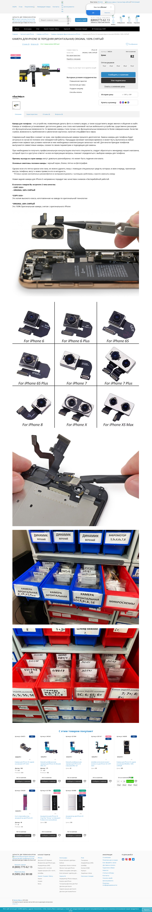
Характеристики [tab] (31, 114)
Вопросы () (34, 44)
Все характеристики (73, 55)
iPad (37, 29)
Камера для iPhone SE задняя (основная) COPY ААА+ (24, 763)
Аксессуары (28, 29)
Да (93, 12)
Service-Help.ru (18, 900)
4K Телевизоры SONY (99, 29)
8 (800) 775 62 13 (22, 867)
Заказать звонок (20, 865)
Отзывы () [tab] (46, 114)
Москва (100, 2)
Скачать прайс (81, 20)
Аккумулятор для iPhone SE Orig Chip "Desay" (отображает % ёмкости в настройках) (50, 818)
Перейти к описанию (74, 59)
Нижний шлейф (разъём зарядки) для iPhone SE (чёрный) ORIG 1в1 (74, 764)
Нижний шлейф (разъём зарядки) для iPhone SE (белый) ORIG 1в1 (50, 764)
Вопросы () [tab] (59, 114)
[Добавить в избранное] (34, 781)
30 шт (118, 66)
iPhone (17, 29)
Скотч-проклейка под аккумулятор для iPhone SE (24, 817)
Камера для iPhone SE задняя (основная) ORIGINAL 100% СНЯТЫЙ (126, 764)
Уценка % (67, 29)
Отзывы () (25, 44)
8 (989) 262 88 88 (22, 874)
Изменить (107, 12)
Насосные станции (81, 29)
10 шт (104, 66)
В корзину (130, 781)
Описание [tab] (18, 114)
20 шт (111, 66)
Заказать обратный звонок (100, 22)
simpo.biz (15, 904)
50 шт (132, 66)
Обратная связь (19, 872)
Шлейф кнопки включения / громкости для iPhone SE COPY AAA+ (101, 764)
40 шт (125, 66)
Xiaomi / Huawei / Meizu (51, 29)
